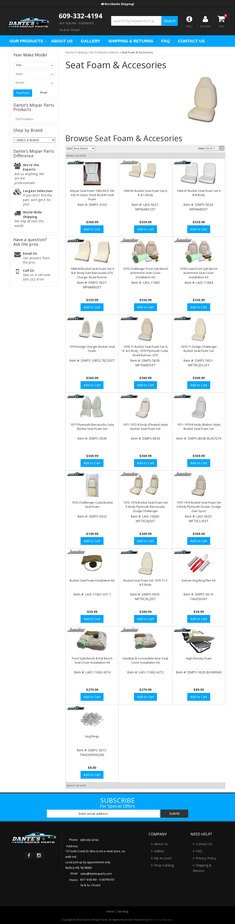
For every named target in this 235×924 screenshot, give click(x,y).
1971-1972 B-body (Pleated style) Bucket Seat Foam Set (145, 426)
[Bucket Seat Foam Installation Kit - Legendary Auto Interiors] (76, 552)
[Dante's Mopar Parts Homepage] (28, 22)
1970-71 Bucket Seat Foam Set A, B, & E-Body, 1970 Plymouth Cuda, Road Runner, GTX (145, 351)
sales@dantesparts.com (96, 874)
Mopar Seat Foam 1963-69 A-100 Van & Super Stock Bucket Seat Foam (92, 195)
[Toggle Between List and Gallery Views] (219, 148)
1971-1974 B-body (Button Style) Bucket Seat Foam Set (198, 426)
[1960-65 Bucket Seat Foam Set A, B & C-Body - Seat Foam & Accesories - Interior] (145, 172)
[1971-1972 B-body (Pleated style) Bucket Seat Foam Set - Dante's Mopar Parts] (129, 396)
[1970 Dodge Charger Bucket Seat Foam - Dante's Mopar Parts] (76, 318)
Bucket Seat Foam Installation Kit (92, 580)
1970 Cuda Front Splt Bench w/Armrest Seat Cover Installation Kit (199, 273)
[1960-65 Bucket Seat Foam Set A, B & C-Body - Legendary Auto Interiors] (129, 162)
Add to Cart (92, 229)
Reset (43, 92)
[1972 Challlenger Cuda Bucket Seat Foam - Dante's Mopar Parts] (76, 474)
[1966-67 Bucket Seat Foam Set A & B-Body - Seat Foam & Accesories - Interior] (199, 173)
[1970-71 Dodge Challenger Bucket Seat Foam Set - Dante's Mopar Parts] (182, 318)
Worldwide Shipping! (119, 4)
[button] (144, 21)
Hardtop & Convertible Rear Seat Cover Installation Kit (145, 660)
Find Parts (22, 93)
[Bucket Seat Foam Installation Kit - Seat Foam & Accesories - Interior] (92, 563)
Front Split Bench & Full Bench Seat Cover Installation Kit (92, 660)
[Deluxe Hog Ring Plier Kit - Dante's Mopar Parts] (182, 552)
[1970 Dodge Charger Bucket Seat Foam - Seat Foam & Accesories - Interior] (92, 329)
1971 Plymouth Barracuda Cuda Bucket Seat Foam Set (92, 426)
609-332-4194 (80, 15)
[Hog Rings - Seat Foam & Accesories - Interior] (92, 719)
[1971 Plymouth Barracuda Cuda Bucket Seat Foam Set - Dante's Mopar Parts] (76, 396)
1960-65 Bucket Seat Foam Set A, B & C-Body (145, 193)
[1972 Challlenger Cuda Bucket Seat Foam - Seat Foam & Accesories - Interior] (92, 485)
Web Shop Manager (161, 919)
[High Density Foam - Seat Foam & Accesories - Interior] (199, 641)
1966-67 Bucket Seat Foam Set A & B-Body (199, 193)
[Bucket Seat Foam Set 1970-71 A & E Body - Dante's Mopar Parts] (129, 552)
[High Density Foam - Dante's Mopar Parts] (182, 630)
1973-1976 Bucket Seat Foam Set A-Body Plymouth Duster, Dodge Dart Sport (198, 506)
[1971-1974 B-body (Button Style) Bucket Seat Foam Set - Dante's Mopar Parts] (182, 396)
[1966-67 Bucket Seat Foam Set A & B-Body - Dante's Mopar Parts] (182, 162)
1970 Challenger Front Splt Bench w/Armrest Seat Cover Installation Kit (145, 273)
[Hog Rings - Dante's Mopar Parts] (76, 708)
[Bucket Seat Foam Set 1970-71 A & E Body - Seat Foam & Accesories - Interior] (145, 563)
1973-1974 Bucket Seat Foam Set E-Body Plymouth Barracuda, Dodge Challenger (145, 506)
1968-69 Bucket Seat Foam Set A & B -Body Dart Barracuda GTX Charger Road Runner (92, 273)
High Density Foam (199, 658)
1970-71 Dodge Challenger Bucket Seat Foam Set (199, 349)
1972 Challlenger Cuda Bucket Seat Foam (92, 504)
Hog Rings (92, 736)
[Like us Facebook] (28, 855)
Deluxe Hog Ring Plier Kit (198, 580)
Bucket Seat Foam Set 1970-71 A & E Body (145, 582)
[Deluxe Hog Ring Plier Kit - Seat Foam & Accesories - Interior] (199, 563)
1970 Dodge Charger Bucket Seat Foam (92, 349)
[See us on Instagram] (38, 855)
